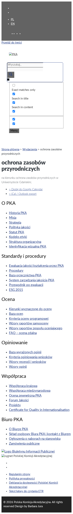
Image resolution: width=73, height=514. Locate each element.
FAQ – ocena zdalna (23, 333)
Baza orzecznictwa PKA (25, 275)
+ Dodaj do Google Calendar (26, 189)
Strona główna (10, 149)
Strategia (15, 222)
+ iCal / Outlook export (22, 194)
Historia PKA (18, 213)
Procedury (16, 270)
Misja (12, 217)
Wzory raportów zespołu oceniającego (35, 328)
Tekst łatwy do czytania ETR (26, 491)
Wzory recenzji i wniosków (27, 361)
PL (12, 19)
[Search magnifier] (10, 75)
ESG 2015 (16, 289)
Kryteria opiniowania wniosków (30, 357)
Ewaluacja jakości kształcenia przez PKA (36, 265)
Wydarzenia (29, 149)
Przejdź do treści (11, 42)
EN (13, 23)
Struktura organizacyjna (25, 241)
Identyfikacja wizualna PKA (27, 246)
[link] (17, 33)
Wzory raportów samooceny (28, 323)
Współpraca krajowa (23, 386)
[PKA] (13, 54)
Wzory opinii (18, 366)
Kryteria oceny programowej (28, 318)
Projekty (15, 405)
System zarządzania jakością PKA (31, 280)
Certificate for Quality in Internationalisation (39, 410)
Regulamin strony (19, 474)
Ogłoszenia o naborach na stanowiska (34, 438)
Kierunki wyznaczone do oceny (30, 309)
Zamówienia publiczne (24, 443)
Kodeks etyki (18, 237)
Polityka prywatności (22, 478)
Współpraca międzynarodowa (29, 390)
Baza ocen (16, 313)
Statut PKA (16, 232)
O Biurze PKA (18, 429)
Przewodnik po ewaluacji (26, 285)
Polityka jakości (19, 227)
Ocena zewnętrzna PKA (25, 395)
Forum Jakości (19, 400)
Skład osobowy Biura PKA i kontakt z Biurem (40, 434)
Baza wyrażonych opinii (25, 352)
